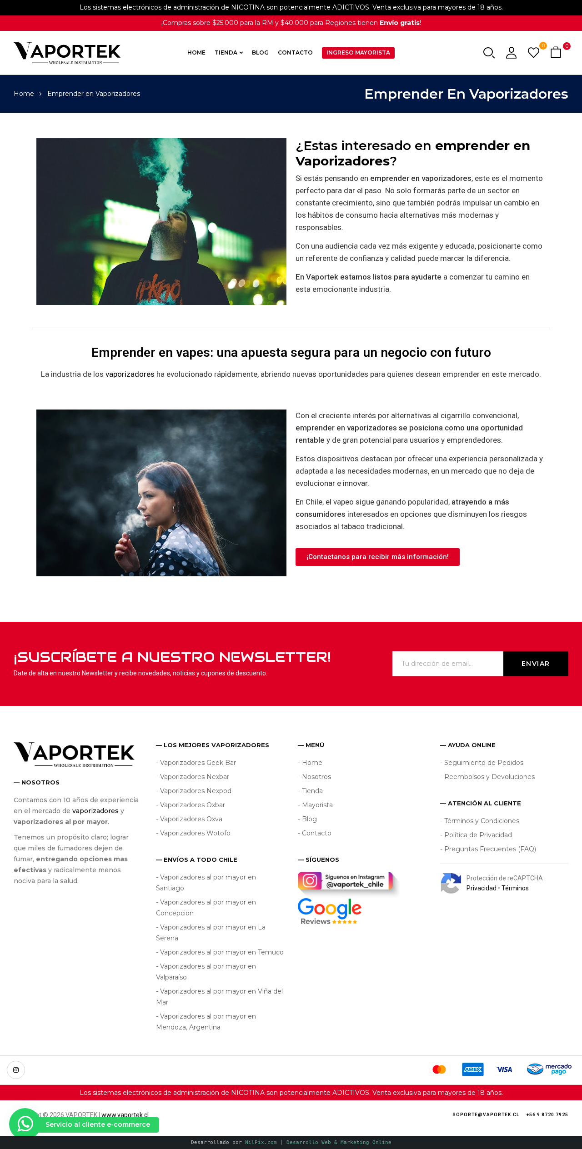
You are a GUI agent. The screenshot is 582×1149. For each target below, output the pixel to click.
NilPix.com (318, 1142)
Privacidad (482, 888)
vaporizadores (130, 374)
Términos (515, 888)
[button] (557, 53)
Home (24, 94)
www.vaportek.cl (125, 1115)
